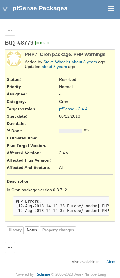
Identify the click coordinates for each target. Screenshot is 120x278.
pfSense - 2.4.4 (73, 108)
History (15, 230)
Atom (110, 262)
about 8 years (84, 62)
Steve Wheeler (56, 62)
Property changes (58, 230)
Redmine (42, 274)
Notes (32, 230)
